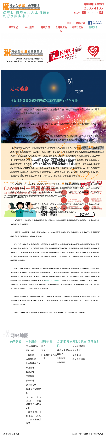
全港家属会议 (61, 29)
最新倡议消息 (78, 359)
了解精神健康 (78, 346)
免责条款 (15, 434)
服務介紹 (30, 350)
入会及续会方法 (33, 363)
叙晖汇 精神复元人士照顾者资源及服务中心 (26, 14)
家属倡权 (76, 355)
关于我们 (13, 27)
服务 (43, 346)
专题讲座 (30, 376)
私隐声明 (7, 434)
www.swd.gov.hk (52, 280)
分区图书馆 (31, 385)
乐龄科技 (30, 355)
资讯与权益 (77, 27)
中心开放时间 (32, 346)
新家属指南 (31, 359)
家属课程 (30, 372)
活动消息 (93, 27)
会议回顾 (61, 362)
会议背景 (61, 358)
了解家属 (76, 350)
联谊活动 (30, 381)
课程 (43, 350)
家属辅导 (30, 368)
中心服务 (29, 27)
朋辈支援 (45, 27)
